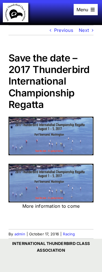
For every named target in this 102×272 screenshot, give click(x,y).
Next (84, 30)
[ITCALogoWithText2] (15, 5)
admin (19, 234)
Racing (69, 234)
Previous (63, 30)
